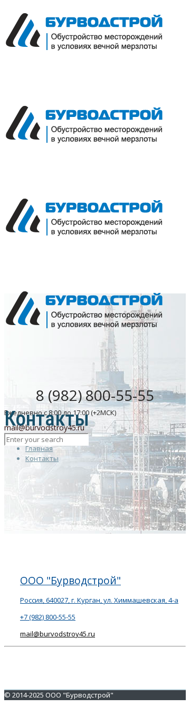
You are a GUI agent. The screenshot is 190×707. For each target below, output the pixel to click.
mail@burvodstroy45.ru (57, 634)
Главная (39, 448)
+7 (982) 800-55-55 (47, 617)
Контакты (42, 458)
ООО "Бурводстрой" (70, 580)
